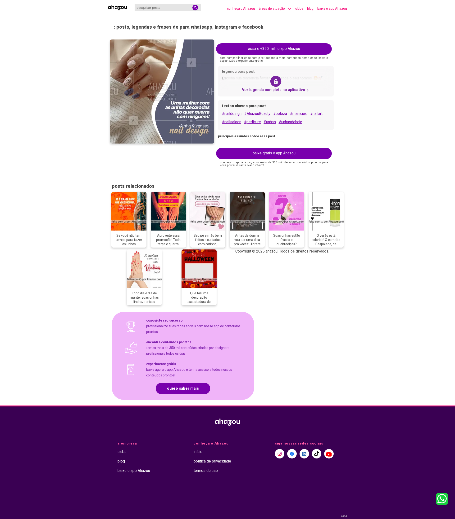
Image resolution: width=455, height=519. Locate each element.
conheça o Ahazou (241, 8)
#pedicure (252, 122)
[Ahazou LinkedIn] (304, 453)
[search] (195, 7)
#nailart (316, 113)
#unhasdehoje (290, 122)
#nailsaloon (231, 122)
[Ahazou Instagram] (279, 453)
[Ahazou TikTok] (316, 453)
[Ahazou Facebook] (292, 453)
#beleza (280, 113)
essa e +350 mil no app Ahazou (274, 48)
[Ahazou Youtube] (329, 453)
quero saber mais (183, 388)
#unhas (270, 122)
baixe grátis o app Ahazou (274, 153)
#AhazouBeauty (257, 113)
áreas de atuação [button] (272, 8)
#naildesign (231, 113)
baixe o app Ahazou (332, 8)
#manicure (298, 113)
